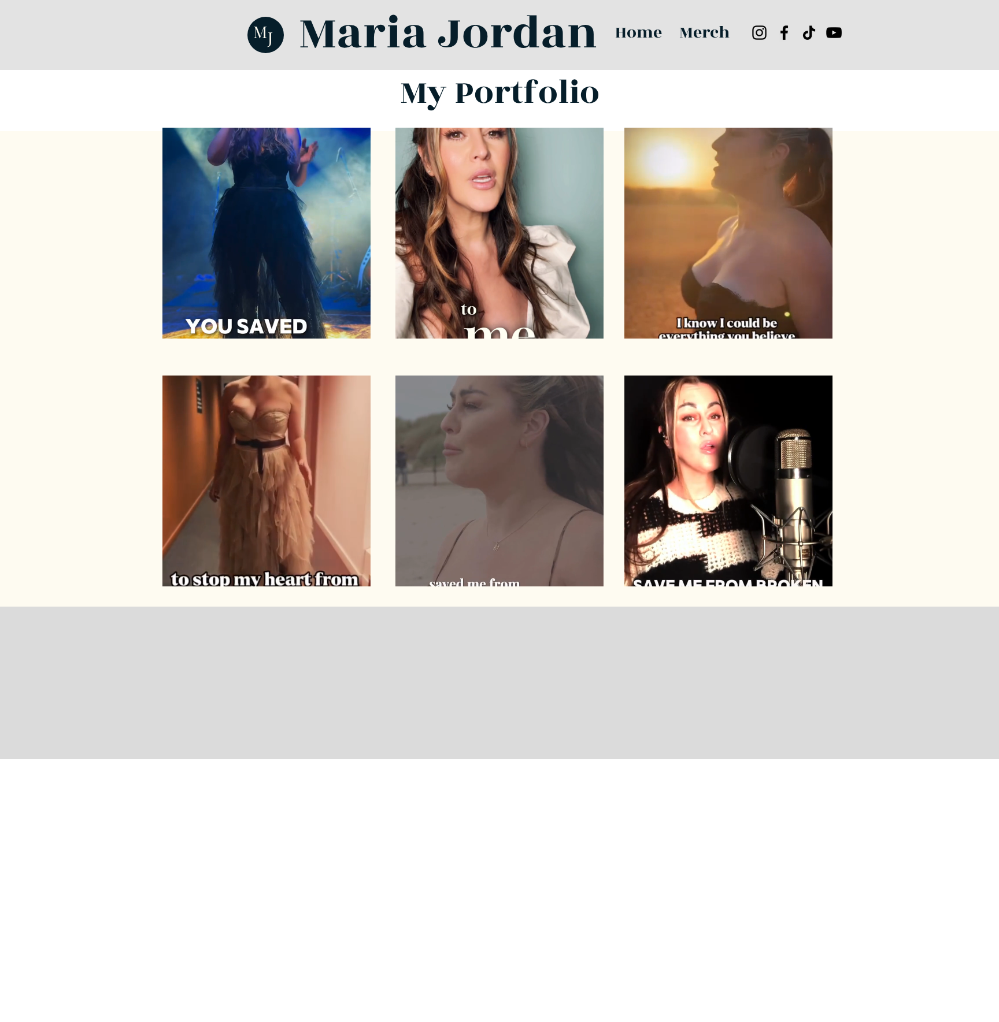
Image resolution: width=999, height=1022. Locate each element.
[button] (356, 326)
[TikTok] (809, 32)
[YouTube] (833, 32)
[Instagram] (759, 32)
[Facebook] (784, 32)
